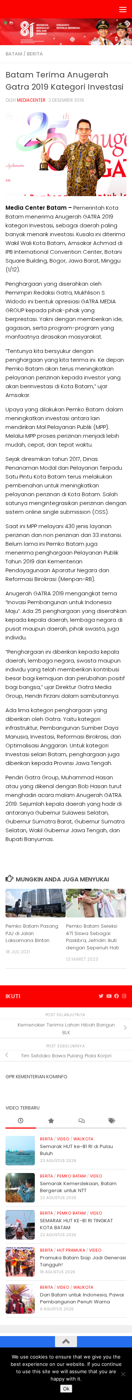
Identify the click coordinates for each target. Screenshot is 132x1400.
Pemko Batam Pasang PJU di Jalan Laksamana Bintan (32, 933)
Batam (14, 54)
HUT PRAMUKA (71, 1250)
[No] (122, 1374)
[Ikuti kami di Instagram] (124, 996)
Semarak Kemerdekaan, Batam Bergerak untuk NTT (78, 1187)
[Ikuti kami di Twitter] (101, 996)
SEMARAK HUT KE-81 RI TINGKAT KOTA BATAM (76, 1224)
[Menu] (123, 9)
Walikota (83, 1139)
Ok (66, 1389)
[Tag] (111, 1121)
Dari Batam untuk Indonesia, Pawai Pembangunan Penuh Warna (82, 1298)
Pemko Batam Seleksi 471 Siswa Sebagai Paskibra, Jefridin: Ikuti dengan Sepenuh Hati (92, 937)
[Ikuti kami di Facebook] (116, 996)
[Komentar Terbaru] (81, 1121)
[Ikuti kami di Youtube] (108, 996)
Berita (35, 54)
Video (63, 1139)
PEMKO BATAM (71, 1176)
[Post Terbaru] (21, 1121)
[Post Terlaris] (51, 1121)
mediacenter (31, 100)
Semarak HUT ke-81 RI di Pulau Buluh (76, 1150)
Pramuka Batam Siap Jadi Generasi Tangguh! (83, 1261)
